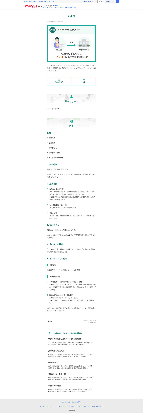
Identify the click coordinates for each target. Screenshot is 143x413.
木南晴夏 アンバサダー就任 (111, 1)
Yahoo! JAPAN (87, 1)
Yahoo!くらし (66, 402)
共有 (51, 321)
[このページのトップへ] (103, 403)
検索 (117, 1)
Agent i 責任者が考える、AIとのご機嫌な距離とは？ (39, 1)
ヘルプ (94, 1)
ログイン (45, 7)
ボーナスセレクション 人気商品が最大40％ (63, 7)
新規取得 (55, 5)
